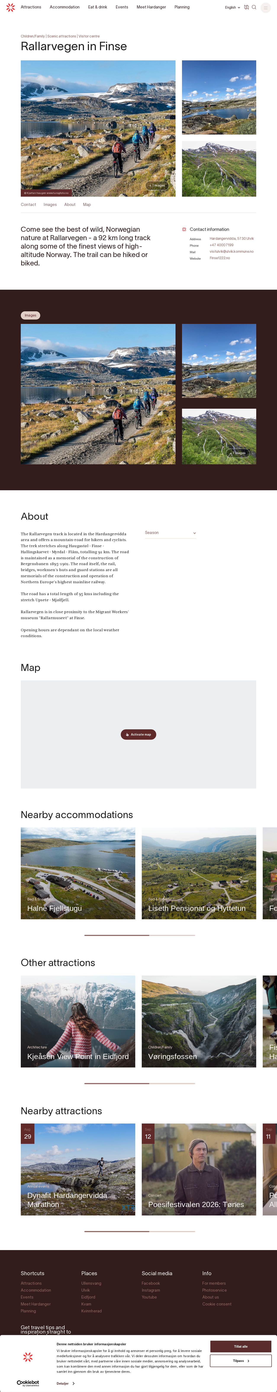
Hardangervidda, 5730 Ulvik (232, 238)
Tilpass (238, 1360)
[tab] (30, 315)
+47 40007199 (222, 245)
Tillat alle (241, 1346)
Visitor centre (89, 36)
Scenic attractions (61, 36)
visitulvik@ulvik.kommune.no (232, 251)
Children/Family (33, 36)
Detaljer (63, 1383)
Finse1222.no (220, 258)
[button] (266, 8)
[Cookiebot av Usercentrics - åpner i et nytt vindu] (28, 1383)
